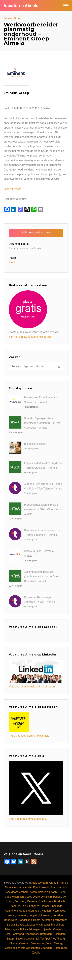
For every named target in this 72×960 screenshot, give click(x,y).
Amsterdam (60, 887)
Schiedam (60, 934)
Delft (49, 896)
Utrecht (13, 943)
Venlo (49, 943)
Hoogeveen (10, 920)
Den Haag (20, 901)
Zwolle (36, 952)
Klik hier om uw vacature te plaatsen (30, 336)
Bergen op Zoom (48, 892)
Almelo (13, 262)
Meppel (45, 924)
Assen (33, 892)
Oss (8, 934)
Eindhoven (33, 906)
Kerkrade (47, 920)
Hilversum (45, 915)
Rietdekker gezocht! (35, 443)
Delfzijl (57, 896)
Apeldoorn (12, 892)
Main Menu (65, 5)
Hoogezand (25, 920)
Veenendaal (38, 943)
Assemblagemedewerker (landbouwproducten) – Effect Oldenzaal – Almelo (42, 576)
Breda (62, 892)
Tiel (53, 938)
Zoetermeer (60, 948)
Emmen (45, 906)
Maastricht (33, 924)
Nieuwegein (12, 929)
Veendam (24, 943)
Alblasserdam (39, 882)
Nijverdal (47, 929)
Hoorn (36, 920)
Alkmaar (54, 882)
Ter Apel (45, 938)
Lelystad (21, 924)
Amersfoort (45, 887)
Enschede (56, 906)
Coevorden (38, 896)
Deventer (32, 901)
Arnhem (23, 892)
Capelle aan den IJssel (18, 896)
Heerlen (11, 915)
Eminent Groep (12, 18)
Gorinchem (11, 910)
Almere (9, 887)
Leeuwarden (60, 920)
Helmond (22, 915)
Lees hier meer (12, 188)
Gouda (23, 910)
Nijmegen (35, 929)
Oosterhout (59, 929)
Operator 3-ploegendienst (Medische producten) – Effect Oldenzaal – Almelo (42, 423)
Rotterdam (46, 934)
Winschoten (33, 948)
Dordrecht (60, 901)
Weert (21, 948)
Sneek (19, 938)
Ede (23, 906)
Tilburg (60, 938)
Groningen (34, 910)
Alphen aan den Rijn (26, 887)
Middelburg (57, 924)
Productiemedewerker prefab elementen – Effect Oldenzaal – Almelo (43, 509)
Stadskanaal (31, 938)
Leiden (11, 924)
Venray (58, 943)
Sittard (11, 938)
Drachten (15, 906)
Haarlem (47, 910)
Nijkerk (24, 929)
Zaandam (47, 948)
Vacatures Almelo (21, 5)
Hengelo (33, 915)
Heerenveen (59, 910)
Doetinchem (46, 901)
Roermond (18, 934)
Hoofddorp (58, 915)
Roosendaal (32, 934)
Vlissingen (11, 948)
